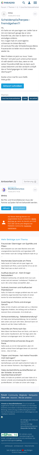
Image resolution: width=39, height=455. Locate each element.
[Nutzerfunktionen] (29, 2)
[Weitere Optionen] (35, 14)
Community (13, 395)
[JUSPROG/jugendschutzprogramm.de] (9, 434)
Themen (11, 7)
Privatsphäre (29, 446)
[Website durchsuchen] (24, 2)
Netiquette (33, 395)
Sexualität (33, 98)
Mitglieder (23, 395)
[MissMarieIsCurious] (4, 190)
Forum (3, 7)
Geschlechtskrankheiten (11, 98)
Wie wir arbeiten (25, 397)
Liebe (25, 98)
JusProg (19, 440)
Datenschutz (18, 446)
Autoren (14, 397)
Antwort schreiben (12, 86)
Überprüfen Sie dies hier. (28, 428)
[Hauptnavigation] (35, 2)
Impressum (9, 446)
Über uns (5, 398)
